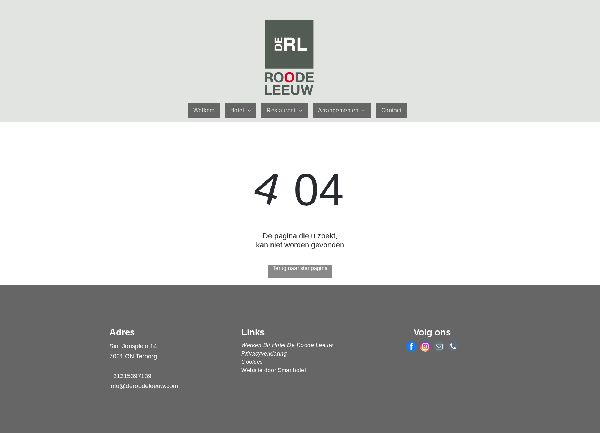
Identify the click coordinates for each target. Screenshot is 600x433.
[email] (439, 347)
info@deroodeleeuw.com (143, 386)
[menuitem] (206, 110)
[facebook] (411, 347)
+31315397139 (130, 376)
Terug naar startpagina (300, 268)
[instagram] (425, 347)
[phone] (453, 347)
